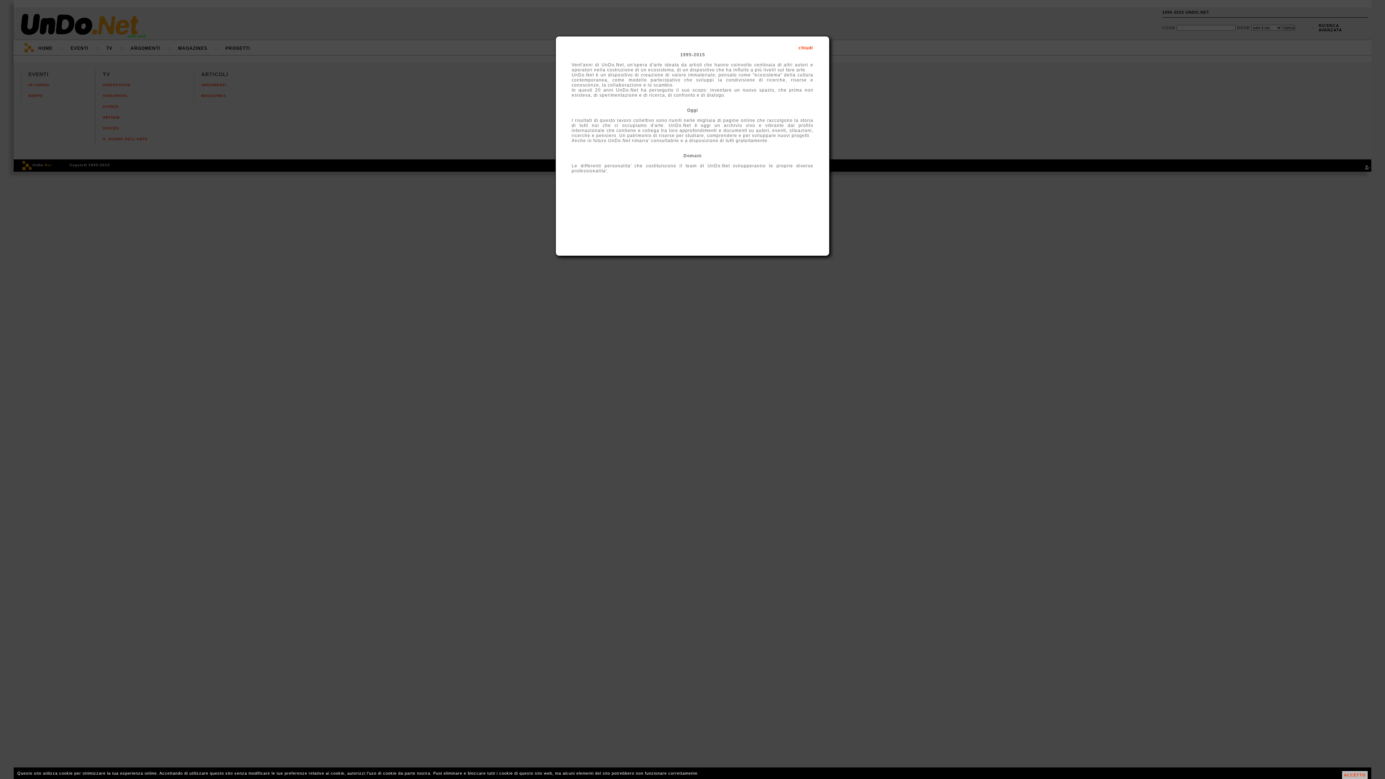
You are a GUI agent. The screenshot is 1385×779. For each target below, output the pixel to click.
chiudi (806, 47)
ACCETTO (1355, 775)
